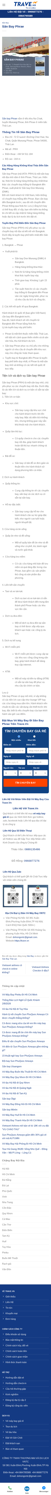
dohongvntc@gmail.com (25, 937)
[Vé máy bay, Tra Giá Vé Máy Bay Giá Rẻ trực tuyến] (25, 5)
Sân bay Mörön (9, 1109)
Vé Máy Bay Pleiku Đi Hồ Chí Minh (19, 994)
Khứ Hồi (32, 740)
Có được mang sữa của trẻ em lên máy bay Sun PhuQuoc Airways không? (24, 1025)
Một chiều (16, 740)
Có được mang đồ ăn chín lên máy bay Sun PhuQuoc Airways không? (24, 1034)
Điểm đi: (7, 745)
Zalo (27, 1493)
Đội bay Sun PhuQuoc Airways (17, 1061)
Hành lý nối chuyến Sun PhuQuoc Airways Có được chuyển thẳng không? (25, 1016)
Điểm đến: (31, 745)
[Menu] (4, 4)
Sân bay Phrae (9, 118)
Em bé (36, 768)
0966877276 (32, 860)
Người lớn (8, 768)
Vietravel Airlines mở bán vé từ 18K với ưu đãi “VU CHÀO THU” (25, 1128)
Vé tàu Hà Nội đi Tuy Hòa (15, 1009)
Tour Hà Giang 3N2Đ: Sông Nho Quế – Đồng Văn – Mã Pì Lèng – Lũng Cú (24, 1151)
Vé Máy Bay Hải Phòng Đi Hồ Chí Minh (22, 1144)
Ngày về (30, 756)
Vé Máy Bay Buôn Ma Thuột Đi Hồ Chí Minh (24, 1072)
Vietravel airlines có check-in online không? (12, 969)
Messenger (43, 1491)
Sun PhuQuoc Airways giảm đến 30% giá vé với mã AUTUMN (24, 1137)
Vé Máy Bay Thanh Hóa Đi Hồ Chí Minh (22, 1120)
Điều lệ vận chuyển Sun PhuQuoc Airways (23, 1041)
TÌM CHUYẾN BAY (25, 783)
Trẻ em (21, 768)
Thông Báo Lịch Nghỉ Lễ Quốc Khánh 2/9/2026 (21, 1002)
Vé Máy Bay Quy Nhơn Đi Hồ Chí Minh (21, 1077)
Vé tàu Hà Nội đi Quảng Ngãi (16, 1088)
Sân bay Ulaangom (12, 1066)
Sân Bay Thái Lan (9, 959)
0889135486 (32, 849)
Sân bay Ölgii (9, 1099)
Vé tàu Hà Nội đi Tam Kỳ (14, 1093)
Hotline (10, 1491)
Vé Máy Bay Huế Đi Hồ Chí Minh (18, 1115)
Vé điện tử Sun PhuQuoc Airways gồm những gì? (25, 1048)
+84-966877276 (40, 1472)
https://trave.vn (22, 941)
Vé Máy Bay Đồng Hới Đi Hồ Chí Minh (21, 1104)
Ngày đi (7, 756)
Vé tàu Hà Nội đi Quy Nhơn (16, 1082)
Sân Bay (5, 23)
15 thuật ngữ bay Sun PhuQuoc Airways (22, 1056)
